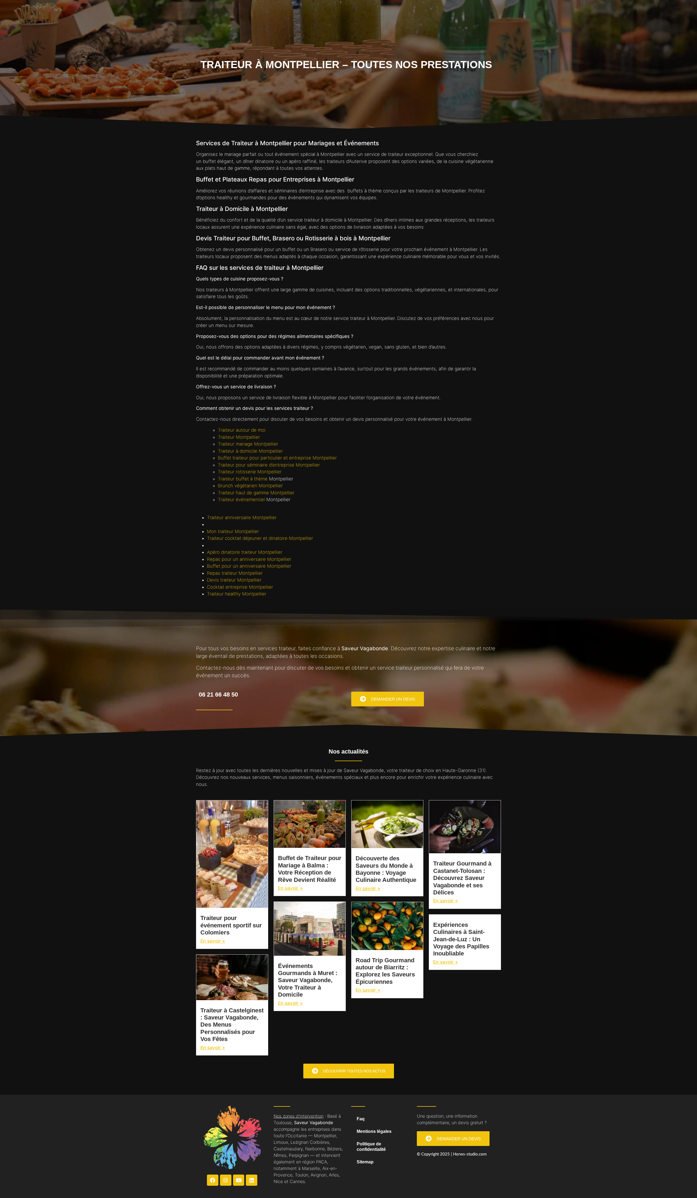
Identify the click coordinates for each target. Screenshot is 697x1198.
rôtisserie (369, 249)
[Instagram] (225, 1180)
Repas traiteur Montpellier (235, 573)
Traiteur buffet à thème (243, 479)
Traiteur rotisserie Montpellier (250, 471)
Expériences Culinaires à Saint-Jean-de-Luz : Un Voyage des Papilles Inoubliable (461, 939)
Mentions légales (374, 1131)
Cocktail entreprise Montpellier (240, 587)
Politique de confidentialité (371, 1147)
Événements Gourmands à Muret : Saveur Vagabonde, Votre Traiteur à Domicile (307, 980)
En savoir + (212, 941)
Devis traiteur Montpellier (234, 580)
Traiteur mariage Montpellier (248, 444)
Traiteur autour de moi (241, 430)
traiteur (395, 154)
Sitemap (365, 1162)
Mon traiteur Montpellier (233, 531)
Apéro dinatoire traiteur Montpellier (244, 552)
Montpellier (332, 154)
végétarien (354, 347)
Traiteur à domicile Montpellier (250, 451)
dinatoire (264, 161)
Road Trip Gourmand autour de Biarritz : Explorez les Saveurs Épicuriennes (385, 971)
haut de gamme (233, 168)
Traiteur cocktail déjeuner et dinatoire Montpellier (260, 538)
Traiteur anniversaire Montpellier (242, 517)
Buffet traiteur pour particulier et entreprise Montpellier (277, 458)
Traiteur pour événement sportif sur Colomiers (231, 925)
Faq (361, 1119)
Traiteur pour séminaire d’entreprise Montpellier (269, 465)
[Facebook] (212, 1180)
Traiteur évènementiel (242, 499)
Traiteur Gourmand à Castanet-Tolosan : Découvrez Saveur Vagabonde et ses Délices (462, 878)
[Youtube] (238, 1180)
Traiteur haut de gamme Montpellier (256, 492)
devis (228, 249)
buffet (209, 161)
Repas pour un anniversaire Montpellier (249, 559)
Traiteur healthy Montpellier (236, 594)
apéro (295, 161)
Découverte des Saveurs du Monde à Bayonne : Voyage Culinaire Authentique (386, 869)
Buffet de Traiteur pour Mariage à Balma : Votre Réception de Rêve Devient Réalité (309, 869)
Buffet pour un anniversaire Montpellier (249, 566)
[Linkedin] (251, 1180)
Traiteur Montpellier (239, 437)
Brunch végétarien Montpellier (250, 485)
